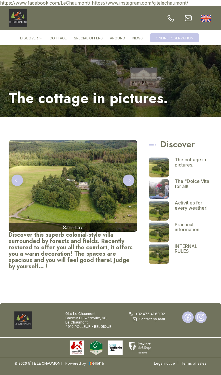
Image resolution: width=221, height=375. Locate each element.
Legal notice (164, 363)
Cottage (58, 38)
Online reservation (174, 38)
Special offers (88, 38)
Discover (29, 38)
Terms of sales (194, 363)
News (137, 38)
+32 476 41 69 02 (150, 314)
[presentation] (17, 180)
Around (117, 38)
